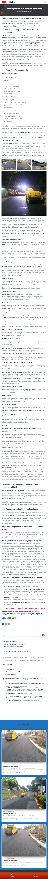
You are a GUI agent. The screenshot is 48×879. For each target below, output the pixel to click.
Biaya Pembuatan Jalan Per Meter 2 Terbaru (28, 608)
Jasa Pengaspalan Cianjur (8, 764)
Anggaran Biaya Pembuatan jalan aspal (15, 21)
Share (16, 618)
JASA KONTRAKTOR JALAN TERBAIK (11, 653)
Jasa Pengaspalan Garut (8, 811)
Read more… (18, 772)
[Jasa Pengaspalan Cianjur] (24, 745)
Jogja (22, 693)
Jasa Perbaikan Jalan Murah (10, 674)
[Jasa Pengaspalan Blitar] (24, 840)
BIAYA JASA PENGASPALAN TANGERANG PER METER (14, 644)
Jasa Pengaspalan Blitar (8, 858)
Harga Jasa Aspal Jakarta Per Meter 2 (12, 649)
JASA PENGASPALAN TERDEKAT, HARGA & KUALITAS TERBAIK (16, 651)
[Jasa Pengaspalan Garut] (24, 792)
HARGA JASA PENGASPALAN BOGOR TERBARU (13, 646)
